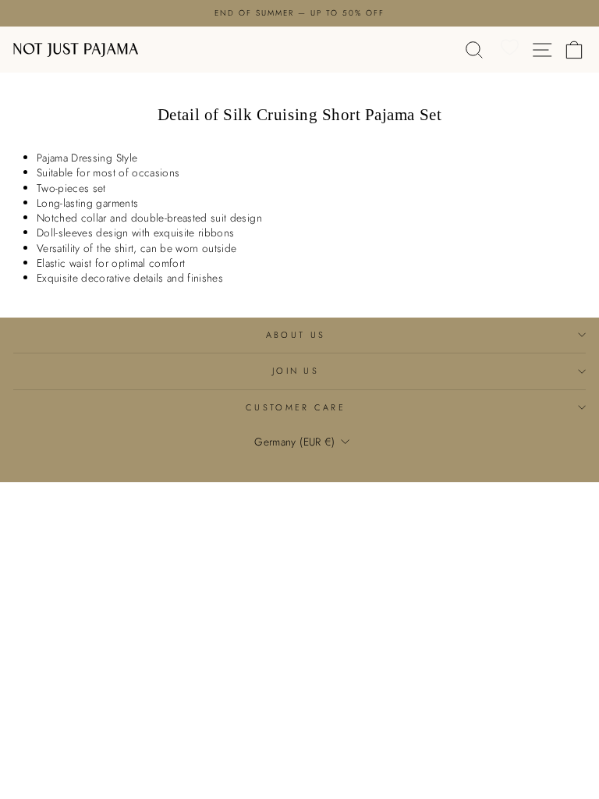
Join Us (295, 370)
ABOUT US (296, 334)
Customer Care (296, 407)
